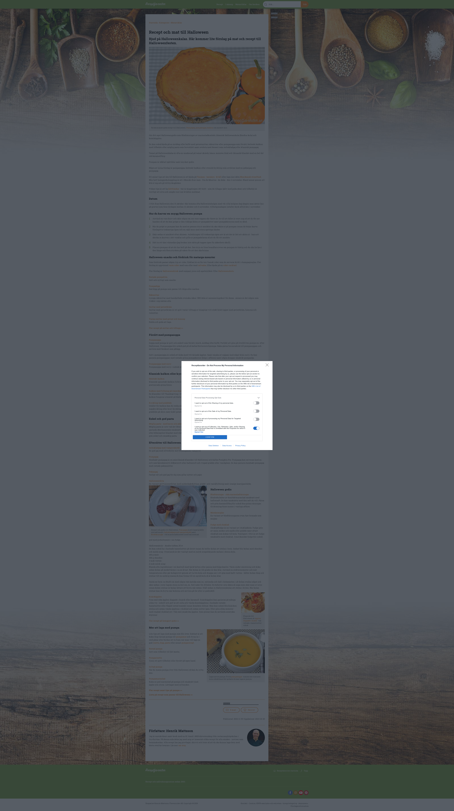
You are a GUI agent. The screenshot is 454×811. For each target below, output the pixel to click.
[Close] (268, 365)
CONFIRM (210, 437)
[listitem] (227, 398)
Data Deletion (214, 446)
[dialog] (227, 405)
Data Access (227, 446)
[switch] (256, 403)
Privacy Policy (240, 446)
